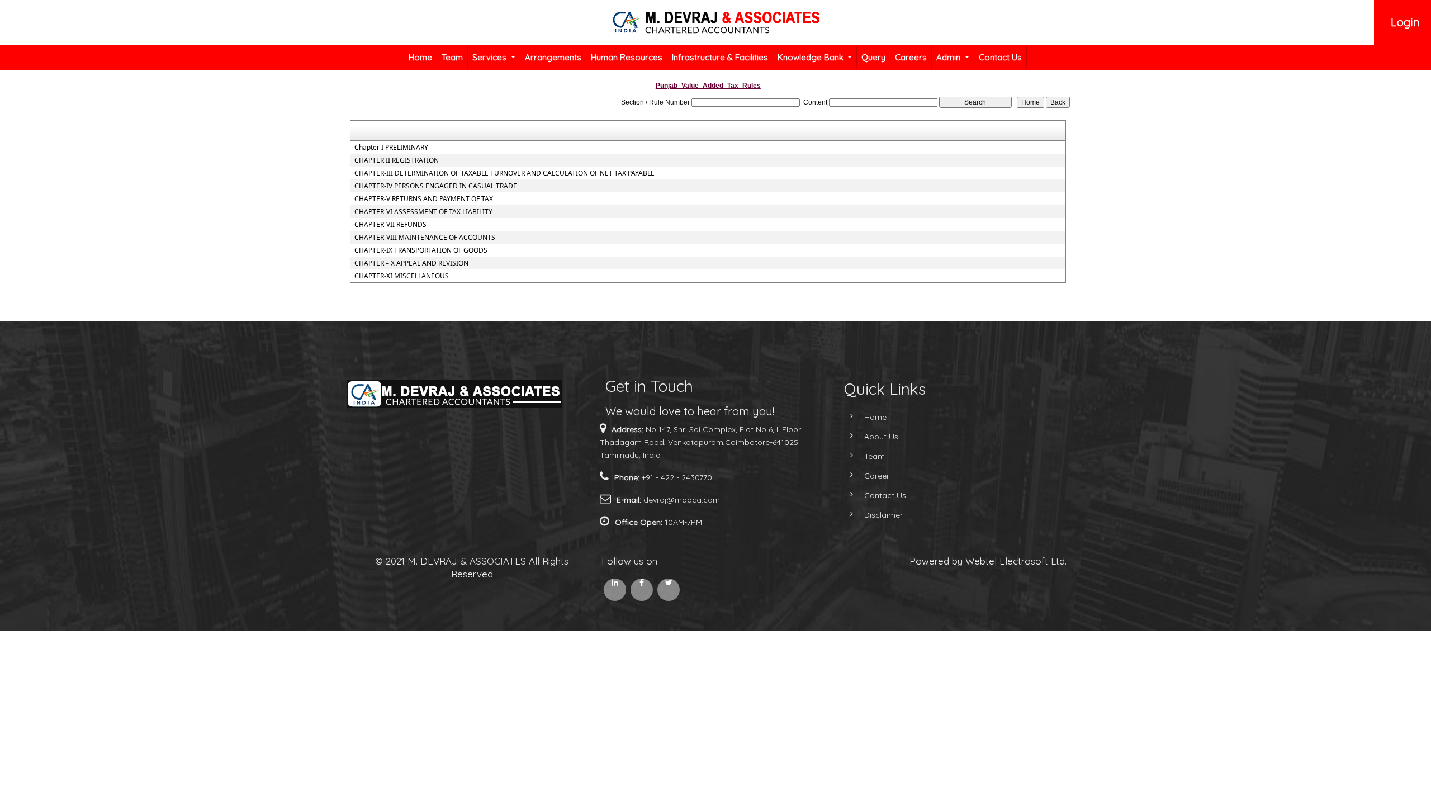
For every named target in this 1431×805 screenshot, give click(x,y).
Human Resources (626, 57)
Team (452, 57)
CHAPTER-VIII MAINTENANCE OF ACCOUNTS (424, 237)
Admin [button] (949, 57)
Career (876, 476)
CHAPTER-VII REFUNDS (390, 224)
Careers (911, 57)
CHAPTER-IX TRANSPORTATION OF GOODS (420, 250)
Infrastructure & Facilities (720, 57)
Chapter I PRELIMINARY (391, 147)
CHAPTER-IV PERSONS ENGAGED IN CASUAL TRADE (435, 186)
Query (873, 57)
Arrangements (553, 57)
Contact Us (1000, 57)
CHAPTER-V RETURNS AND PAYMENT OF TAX (423, 199)
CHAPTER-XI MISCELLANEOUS (401, 276)
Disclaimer (883, 515)
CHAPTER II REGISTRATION (396, 160)
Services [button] (490, 57)
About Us (881, 437)
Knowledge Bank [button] (812, 57)
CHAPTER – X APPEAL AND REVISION (411, 263)
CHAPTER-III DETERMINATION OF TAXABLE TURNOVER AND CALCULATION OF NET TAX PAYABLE (504, 173)
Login (1405, 22)
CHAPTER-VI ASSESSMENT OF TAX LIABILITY (423, 211)
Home (420, 57)
